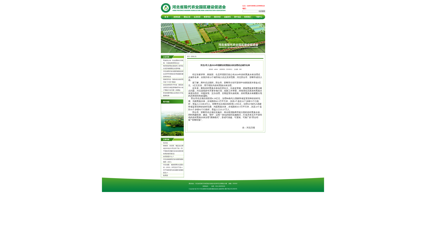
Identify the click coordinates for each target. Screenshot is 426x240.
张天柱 (165, 143)
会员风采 (197, 17)
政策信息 (177, 17)
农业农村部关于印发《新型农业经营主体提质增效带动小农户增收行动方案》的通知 (173, 87)
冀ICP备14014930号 (231, 189)
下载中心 (259, 17)
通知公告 (187, 17)
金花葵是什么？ (168, 156)
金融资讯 (227, 17)
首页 (188, 56)
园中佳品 (237, 17)
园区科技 (217, 17)
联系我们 (247, 17)
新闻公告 (193, 56)
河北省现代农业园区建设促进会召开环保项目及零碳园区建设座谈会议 (173, 73)
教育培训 (207, 17)
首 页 (166, 17)
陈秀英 (165, 175)
